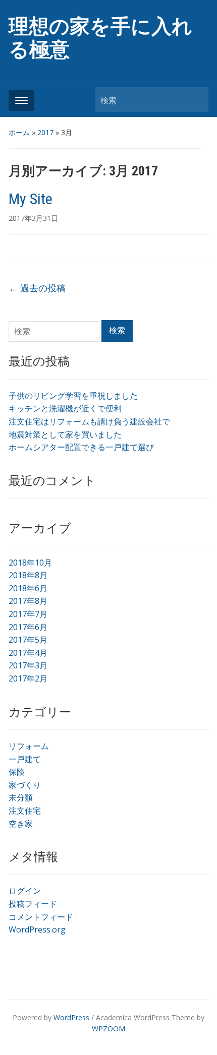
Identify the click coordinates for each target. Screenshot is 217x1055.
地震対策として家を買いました (65, 434)
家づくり (25, 784)
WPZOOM (108, 1028)
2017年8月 (28, 600)
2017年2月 (28, 678)
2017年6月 (28, 627)
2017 (45, 132)
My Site (30, 199)
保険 (17, 771)
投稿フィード (33, 903)
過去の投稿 (37, 288)
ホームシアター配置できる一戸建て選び (81, 447)
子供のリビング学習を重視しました (73, 395)
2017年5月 (28, 639)
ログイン (25, 890)
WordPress (71, 1017)
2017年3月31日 (33, 218)
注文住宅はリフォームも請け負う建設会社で (89, 421)
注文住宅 (25, 810)
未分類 (21, 797)
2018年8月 (28, 575)
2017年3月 (28, 665)
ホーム (19, 132)
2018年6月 (28, 588)
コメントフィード (41, 916)
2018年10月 (30, 562)
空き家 (21, 823)
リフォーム (29, 746)
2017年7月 (28, 613)
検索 (195, 99)
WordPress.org (37, 929)
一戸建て (25, 759)
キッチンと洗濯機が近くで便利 (65, 408)
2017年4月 (28, 652)
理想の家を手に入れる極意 (100, 38)
